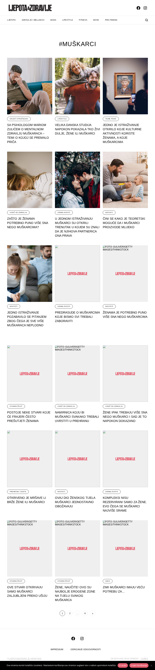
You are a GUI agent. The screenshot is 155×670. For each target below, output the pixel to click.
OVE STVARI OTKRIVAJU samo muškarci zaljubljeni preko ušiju (27, 591)
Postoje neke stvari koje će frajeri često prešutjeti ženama (28, 417)
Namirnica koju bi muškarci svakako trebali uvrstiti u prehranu (77, 417)
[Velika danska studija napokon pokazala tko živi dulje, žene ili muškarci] (77, 86)
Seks (107, 581)
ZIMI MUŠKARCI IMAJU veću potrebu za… (124, 589)
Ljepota (11, 20)
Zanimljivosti (64, 212)
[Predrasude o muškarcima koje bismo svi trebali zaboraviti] (77, 273)
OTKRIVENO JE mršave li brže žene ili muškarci (26, 500)
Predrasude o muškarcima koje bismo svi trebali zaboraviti (77, 317)
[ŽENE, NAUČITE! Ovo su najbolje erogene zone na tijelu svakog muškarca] (77, 548)
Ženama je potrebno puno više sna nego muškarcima (125, 314)
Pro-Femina (111, 20)
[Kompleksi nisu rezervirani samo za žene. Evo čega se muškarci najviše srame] (125, 459)
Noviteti (14, 306)
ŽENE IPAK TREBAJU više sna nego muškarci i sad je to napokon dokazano (125, 417)
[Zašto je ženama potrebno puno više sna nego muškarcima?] (29, 180)
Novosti (109, 212)
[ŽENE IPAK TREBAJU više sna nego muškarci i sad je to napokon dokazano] (125, 373)
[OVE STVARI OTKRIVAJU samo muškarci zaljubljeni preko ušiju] (29, 548)
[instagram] (145, 8)
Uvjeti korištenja (139, 665)
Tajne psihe (110, 119)
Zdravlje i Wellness (33, 20)
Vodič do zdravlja (18, 212)
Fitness (83, 20)
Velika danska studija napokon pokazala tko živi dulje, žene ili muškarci (77, 129)
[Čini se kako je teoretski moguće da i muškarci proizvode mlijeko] (125, 180)
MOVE (96, 20)
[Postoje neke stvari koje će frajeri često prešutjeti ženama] (29, 373)
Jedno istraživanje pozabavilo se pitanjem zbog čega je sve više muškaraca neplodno (26, 319)
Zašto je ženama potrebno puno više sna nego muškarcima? (27, 223)
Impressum (57, 649)
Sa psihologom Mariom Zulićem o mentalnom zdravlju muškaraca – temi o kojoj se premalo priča (28, 133)
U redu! (123, 665)
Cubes (144, 658)
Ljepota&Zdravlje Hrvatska (25, 658)
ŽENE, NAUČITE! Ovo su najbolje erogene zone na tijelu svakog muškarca (75, 594)
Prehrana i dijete (18, 491)
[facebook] (138, 8)
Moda (53, 20)
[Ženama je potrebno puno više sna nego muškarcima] (125, 273)
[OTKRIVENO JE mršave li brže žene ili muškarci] (29, 459)
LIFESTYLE (62, 119)
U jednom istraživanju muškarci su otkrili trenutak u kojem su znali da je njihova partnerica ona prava (77, 227)
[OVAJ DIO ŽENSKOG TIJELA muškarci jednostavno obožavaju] (77, 459)
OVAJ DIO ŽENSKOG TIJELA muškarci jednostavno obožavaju (75, 502)
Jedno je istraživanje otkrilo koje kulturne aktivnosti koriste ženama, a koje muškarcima (122, 133)
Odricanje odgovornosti (86, 649)
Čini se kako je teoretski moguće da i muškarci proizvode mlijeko (124, 223)
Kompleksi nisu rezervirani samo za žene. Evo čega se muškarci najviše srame (125, 504)
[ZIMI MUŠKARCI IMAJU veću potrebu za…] (125, 548)
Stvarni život (16, 406)
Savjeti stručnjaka (19, 119)
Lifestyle (67, 20)
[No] (151, 665)
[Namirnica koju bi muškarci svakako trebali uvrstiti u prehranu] (77, 373)
